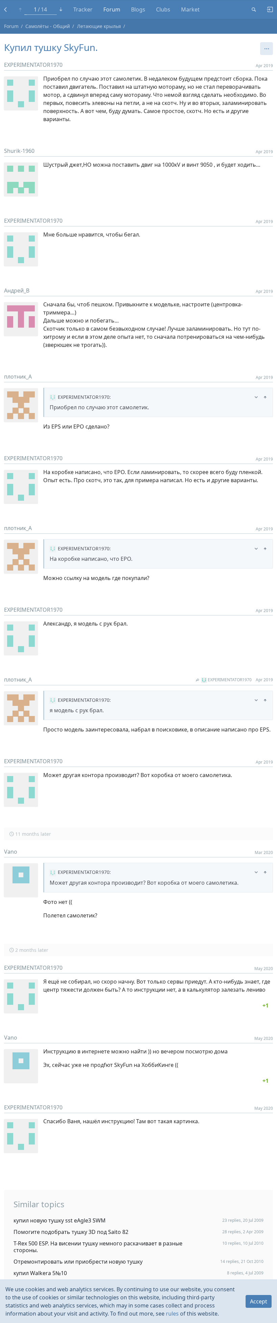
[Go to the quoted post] (265, 397)
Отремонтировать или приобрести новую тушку (78, 1261)
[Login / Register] (267, 9)
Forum (111, 9)
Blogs (138, 9)
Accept (258, 1301)
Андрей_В (16, 290)
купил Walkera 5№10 (40, 1273)
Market (190, 9)
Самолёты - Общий (47, 26)
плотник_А (18, 376)
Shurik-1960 (19, 151)
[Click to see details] (265, 1005)
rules (172, 1313)
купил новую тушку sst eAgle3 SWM (60, 1220)
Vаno (10, 851)
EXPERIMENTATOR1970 (33, 64)
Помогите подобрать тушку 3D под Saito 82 (71, 1232)
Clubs (163, 9)
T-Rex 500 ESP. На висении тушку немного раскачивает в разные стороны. (98, 1247)
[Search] (253, 9)
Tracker (83, 9)
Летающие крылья (99, 26)
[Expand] (256, 397)
